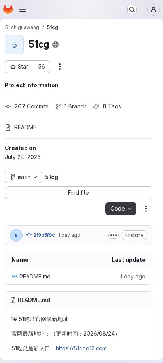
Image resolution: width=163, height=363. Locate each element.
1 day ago (69, 235)
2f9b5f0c (43, 235)
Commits (31, 106)
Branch (75, 106)
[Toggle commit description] (113, 235)
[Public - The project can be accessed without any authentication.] (55, 44)
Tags (111, 106)
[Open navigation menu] (22, 9)
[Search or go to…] (132, 9)
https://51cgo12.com (81, 348)
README (25, 127)
